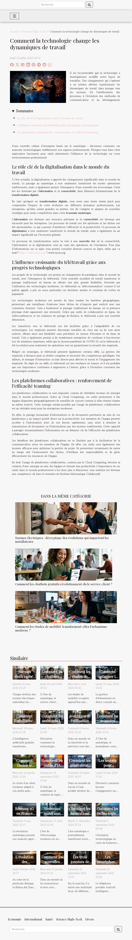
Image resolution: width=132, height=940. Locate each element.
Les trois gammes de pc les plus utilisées (80, 864)
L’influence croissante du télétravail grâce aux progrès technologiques (58, 125)
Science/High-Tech (34, 31)
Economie (14, 919)
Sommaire (24, 111)
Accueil (14, 31)
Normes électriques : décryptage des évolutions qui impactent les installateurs (62, 540)
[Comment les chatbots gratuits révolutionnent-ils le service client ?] (63, 564)
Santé (49, 919)
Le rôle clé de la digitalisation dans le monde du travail (49, 118)
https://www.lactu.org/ (32, 253)
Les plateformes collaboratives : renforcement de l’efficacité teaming (57, 132)
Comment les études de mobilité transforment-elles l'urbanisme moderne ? (61, 628)
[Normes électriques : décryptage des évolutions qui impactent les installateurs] (66, 518)
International (33, 919)
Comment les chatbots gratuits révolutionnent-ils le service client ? (63, 584)
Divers (89, 919)
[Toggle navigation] (14, 16)
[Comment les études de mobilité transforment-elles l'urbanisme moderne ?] (66, 607)
